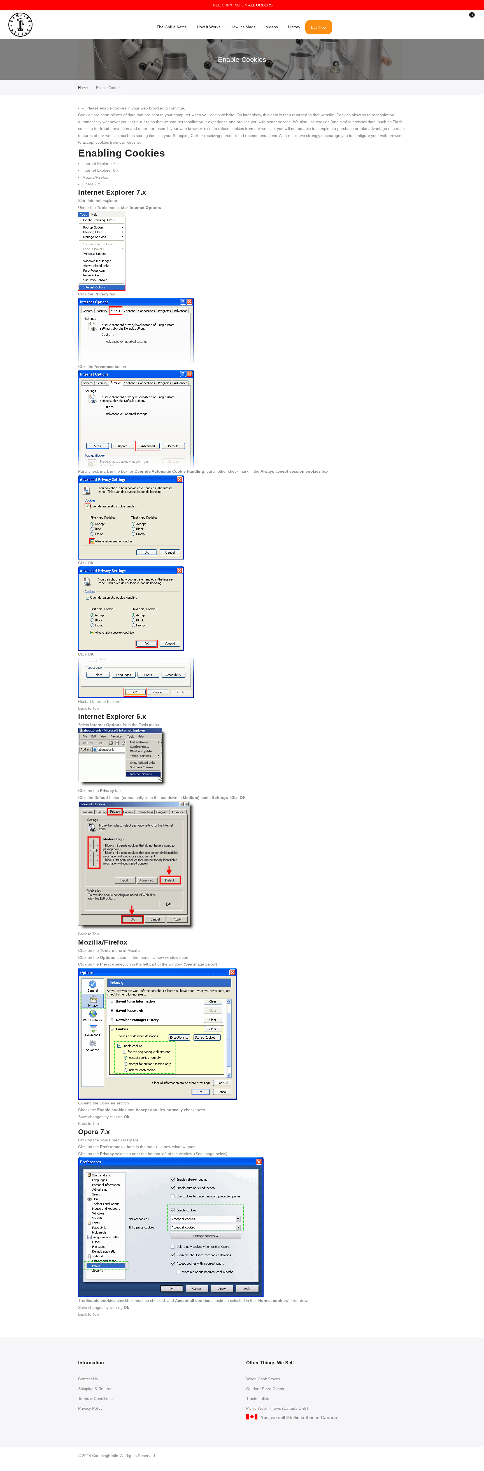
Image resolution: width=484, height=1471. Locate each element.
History (294, 27)
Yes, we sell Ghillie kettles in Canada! (298, 1417)
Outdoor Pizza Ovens (265, 1388)
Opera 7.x (91, 184)
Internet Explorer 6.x (100, 170)
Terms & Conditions (95, 1398)
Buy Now (319, 27)
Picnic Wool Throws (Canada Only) (277, 1408)
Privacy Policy (90, 1408)
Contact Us (88, 1379)
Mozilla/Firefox (95, 177)
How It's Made (243, 27)
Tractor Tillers (258, 1398)
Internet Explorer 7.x (100, 163)
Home (83, 88)
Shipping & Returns (95, 1388)
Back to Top (88, 708)
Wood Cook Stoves (263, 1379)
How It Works (208, 27)
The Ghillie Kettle (172, 27)
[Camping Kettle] (20, 25)
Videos (272, 27)
